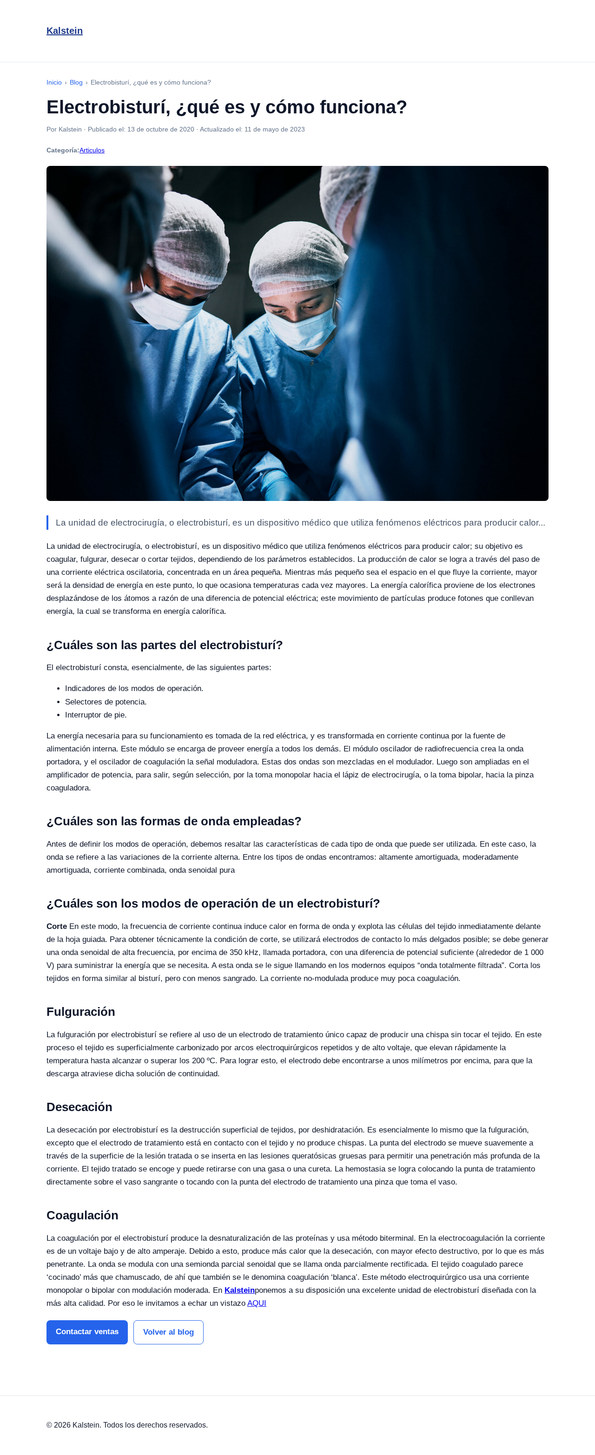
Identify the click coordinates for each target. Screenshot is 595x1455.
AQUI (256, 1303)
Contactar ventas (87, 1331)
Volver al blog (168, 1332)
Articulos (92, 150)
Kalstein (64, 31)
